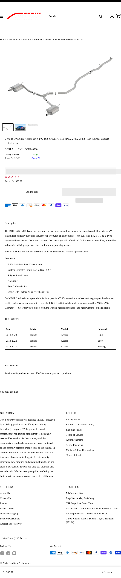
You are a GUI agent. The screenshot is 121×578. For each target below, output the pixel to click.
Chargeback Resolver (10, 523)
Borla (9, 149)
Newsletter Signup (9, 513)
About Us (5, 493)
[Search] (101, 16)
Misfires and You (74, 493)
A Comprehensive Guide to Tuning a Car (86, 513)
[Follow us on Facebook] (2, 553)
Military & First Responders (80, 450)
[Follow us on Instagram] (8, 553)
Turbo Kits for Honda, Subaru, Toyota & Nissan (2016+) (90, 520)
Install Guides (7, 508)
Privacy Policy (73, 419)
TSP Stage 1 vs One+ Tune (79, 503)
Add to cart (31, 191)
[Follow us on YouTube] (14, 553)
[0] (118, 16)
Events (3, 503)
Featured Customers (10, 518)
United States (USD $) (12, 538)
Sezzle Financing (74, 445)
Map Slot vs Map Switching (80, 498)
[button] (12, 177)
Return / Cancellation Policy (80, 424)
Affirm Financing (74, 439)
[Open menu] (1, 16)
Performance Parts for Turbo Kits (25, 39)
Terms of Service (74, 434)
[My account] (112, 16)
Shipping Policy (74, 429)
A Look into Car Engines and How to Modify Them (92, 508)
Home (3, 39)
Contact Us (5, 498)
